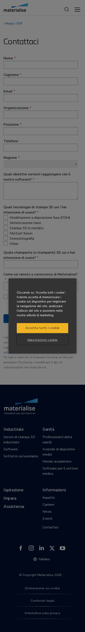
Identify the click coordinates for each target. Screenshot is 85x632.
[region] (42, 316)
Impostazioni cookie (42, 340)
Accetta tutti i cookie (43, 328)
